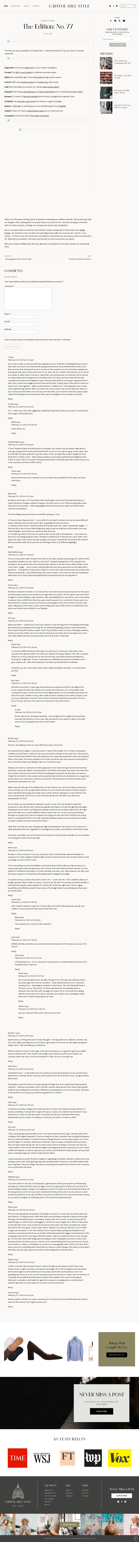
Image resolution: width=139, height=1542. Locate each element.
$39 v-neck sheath (24, 72)
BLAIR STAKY (91, 1538)
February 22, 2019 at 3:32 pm (24, 425)
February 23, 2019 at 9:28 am (24, 683)
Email (7, 321)
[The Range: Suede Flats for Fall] (106, 78)
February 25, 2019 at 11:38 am (21, 1210)
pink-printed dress (47, 92)
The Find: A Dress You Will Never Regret (122, 106)
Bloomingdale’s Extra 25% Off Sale (18, 259)
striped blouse (29, 92)
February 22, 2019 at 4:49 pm (24, 902)
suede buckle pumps (35, 111)
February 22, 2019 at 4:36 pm (24, 647)
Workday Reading (48, 21)
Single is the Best (41, 115)
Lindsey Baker (14, 442)
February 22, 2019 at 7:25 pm (24, 940)
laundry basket (27, 82)
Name (7, 314)
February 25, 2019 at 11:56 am (31, 1009)
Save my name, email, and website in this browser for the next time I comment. (37, 339)
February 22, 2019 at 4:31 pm (21, 741)
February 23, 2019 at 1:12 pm (21, 1179)
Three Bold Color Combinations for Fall (122, 62)
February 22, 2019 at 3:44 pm (21, 588)
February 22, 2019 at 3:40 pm (21, 555)
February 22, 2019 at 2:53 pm (21, 407)
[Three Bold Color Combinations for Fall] (106, 63)
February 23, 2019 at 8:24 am (21, 1069)
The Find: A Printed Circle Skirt (79, 259)
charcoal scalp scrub (26, 101)
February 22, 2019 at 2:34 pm (21, 360)
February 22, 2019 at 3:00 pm (21, 445)
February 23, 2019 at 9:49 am (21, 1105)
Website (7, 329)
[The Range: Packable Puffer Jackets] (106, 93)
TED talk (17, 106)
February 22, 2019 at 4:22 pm (21, 621)
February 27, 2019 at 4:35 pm (21, 1295)
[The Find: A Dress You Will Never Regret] (106, 107)
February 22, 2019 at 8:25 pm (21, 1036)
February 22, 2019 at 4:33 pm (24, 474)
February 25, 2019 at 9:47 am (31, 976)
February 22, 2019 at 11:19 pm (28, 958)
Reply (10, 399)
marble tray (43, 82)
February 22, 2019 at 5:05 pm (28, 920)
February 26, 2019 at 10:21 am (28, 712)
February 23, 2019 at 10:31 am (21, 1130)
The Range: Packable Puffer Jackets (121, 91)
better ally (29, 67)
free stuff (38, 77)
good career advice (51, 87)
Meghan (62, 106)
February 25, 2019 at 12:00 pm (21, 1262)
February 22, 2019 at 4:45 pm (21, 850)
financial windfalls (31, 96)
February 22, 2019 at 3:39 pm (21, 496)
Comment (9, 286)
